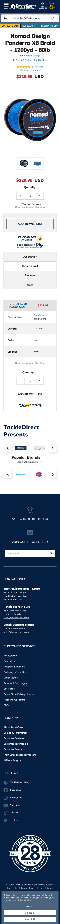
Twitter (14, 819)
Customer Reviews (14, 738)
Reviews (30, 275)
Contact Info (10, 661)
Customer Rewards (14, 749)
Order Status (11, 677)
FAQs (6, 705)
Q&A (30, 284)
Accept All (30, 919)
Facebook (15, 789)
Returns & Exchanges (15, 683)
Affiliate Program (13, 760)
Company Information (15, 732)
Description (30, 256)
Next (52, 448)
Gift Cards (9, 688)
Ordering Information (15, 672)
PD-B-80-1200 (17, 303)
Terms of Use (36, 888)
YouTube (15, 804)
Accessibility (10, 655)
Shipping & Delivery (14, 666)
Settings (30, 906)
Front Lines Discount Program (20, 754)
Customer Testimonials (16, 743)
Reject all (30, 912)
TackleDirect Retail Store (22, 588)
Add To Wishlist (30, 223)
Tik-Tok (14, 812)
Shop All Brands (27, 462)
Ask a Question (32, 70)
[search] (53, 18)
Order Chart (30, 266)
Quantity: (30, 187)
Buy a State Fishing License (19, 694)
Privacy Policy (24, 900)
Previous (8, 448)
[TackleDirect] (23, 6)
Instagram (16, 797)
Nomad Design (32, 55)
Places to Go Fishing (15, 699)
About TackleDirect (14, 727)
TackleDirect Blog (19, 782)
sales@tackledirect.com (16, 617)
